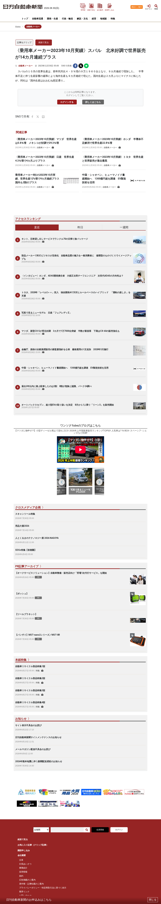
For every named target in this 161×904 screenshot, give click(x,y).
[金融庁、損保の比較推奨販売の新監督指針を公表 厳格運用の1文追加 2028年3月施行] (139, 350)
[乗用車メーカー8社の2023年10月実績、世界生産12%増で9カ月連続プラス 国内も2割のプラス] (71, 181)
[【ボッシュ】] (138, 600)
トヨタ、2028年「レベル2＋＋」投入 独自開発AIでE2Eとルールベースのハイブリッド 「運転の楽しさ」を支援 (76, 294)
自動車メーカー (25, 66)
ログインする (67, 102)
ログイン (119, 830)
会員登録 (100, 830)
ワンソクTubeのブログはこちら (80, 425)
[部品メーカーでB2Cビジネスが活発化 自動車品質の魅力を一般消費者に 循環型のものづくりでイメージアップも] (139, 258)
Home (18, 27)
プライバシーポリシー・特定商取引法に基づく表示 (42, 888)
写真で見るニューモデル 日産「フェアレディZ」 (47, 312)
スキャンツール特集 (25, 514)
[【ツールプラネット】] (138, 620)
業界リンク (24, 891)
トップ (25, 18)
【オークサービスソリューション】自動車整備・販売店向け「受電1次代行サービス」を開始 (61, 573)
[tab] (37, 227)
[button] (99, 482)
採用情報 (23, 872)
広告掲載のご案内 (27, 880)
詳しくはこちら (93, 102)
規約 (21, 876)
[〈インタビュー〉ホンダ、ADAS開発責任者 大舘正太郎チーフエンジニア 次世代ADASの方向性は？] (139, 276)
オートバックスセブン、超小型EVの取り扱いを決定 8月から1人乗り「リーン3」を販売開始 (68, 405)
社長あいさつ (25, 864)
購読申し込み (24, 850)
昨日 (80, 227)
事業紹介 (23, 868)
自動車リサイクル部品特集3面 (30, 690)
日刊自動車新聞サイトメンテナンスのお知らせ (38, 737)
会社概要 (22, 855)
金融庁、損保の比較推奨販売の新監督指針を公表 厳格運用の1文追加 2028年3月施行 (65, 349)
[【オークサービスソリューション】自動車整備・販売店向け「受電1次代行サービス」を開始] (138, 579)
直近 (37, 227)
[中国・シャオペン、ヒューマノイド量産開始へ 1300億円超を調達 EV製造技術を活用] (138, 181)
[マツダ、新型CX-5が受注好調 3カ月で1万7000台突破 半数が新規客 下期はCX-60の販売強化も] (139, 332)
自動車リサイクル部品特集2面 (30, 678)
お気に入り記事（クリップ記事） (33, 845)
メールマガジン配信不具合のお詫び (32, 749)
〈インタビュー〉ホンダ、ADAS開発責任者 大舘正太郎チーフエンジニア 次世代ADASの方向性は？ (72, 275)
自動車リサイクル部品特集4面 (30, 702)
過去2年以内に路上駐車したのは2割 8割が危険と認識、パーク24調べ (57, 386)
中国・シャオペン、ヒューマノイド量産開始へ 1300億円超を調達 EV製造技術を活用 (104, 178)
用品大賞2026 (22, 526)
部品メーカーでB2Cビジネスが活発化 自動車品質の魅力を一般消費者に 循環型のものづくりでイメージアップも (76, 257)
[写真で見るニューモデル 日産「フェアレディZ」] (139, 313)
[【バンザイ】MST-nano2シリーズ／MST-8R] (138, 641)
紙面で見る (44, 42)
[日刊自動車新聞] (22, 7)
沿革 (21, 860)
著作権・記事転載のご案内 (31, 884)
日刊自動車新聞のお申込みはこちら (29, 899)
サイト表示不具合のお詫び (28, 725)
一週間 (124, 227)
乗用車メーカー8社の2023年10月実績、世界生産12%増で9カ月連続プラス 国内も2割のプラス (38, 178)
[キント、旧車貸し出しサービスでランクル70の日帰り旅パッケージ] (139, 240)
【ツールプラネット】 (26, 614)
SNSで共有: (66, 66)
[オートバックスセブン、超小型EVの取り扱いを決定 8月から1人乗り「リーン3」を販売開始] (139, 405)
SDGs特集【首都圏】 (25, 550)
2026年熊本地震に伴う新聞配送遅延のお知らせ (38, 761)
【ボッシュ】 (21, 593)
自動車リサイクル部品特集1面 (30, 666)
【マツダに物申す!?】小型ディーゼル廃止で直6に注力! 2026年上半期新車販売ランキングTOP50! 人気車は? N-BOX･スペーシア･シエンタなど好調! (80, 431)
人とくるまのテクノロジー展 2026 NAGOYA (36, 538)
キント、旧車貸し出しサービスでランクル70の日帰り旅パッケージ (55, 239)
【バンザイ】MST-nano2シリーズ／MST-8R (37, 635)
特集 (38, 671)
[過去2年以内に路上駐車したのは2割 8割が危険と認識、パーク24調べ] (139, 387)
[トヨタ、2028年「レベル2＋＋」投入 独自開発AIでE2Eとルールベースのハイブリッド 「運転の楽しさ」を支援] (139, 295)
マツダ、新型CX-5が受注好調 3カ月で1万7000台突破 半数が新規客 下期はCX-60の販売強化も (71, 331)
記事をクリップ (24, 42)
